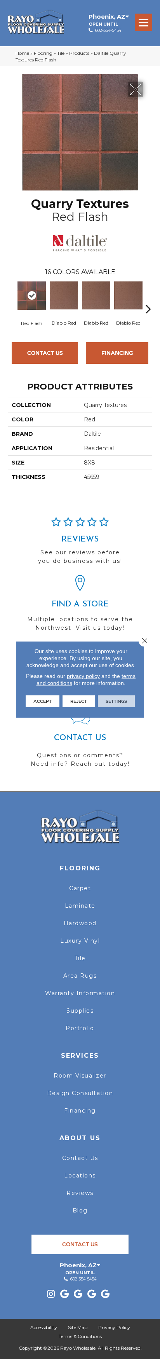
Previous (11, 297)
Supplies (80, 1010)
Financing (117, 352)
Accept (42, 701)
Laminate (80, 905)
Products (79, 53)
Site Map (77, 1327)
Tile (60, 53)
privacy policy (83, 676)
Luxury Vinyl (80, 940)
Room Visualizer (80, 1075)
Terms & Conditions (80, 1336)
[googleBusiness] (64, 1294)
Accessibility (43, 1327)
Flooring (43, 53)
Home (22, 53)
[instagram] (51, 1294)
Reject (78, 701)
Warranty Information (80, 993)
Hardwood (80, 923)
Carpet (80, 888)
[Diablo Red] (64, 295)
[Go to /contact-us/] (80, 741)
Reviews (80, 1193)
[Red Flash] (32, 295)
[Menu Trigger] (143, 22)
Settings (116, 701)
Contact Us (45, 352)
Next (148, 297)
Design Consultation (80, 1093)
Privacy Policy (114, 1327)
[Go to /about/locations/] (80, 606)
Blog (80, 1210)
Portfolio (80, 1028)
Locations (80, 1175)
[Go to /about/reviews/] (80, 544)
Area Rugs (80, 975)
